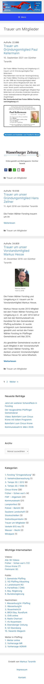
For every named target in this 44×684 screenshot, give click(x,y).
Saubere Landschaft (15, 512)
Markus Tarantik (28, 661)
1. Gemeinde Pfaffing (15, 578)
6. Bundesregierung (14, 594)
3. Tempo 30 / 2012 (14, 482)
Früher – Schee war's (15, 493)
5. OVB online (11, 615)
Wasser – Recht (12, 530)
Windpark (9, 534)
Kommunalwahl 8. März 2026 (19, 427)
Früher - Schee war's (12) (17, 563)
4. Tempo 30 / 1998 (14, 486)
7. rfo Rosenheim (13, 622)
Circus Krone (11, 489)
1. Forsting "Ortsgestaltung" (18, 475)
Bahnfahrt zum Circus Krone (19, 423)
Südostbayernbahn (14, 519)
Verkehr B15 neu (13, 526)
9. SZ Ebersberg (13, 628)
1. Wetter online (12, 640)
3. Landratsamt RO (14, 585)
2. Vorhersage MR (13, 643)
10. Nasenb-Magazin (15, 631)
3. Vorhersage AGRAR (15, 646)
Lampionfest (11, 504)
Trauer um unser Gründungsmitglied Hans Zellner (21, 198)
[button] (5, 169)
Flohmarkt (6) (11, 569)
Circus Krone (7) (13, 566)
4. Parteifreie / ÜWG (15, 588)
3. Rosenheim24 (13, 609)
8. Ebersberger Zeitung (16, 625)
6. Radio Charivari (13, 618)
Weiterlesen (9, 223)
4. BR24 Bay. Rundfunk (16, 612)
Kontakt (22, 677)
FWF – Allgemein (13, 497)
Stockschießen (12, 515)
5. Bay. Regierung (13, 591)
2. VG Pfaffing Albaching (17, 581)
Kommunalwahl (12, 500)
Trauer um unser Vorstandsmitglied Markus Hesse (16, 250)
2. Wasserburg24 (13, 606)
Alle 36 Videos (12, 560)
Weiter (14, 382)
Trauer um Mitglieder (16, 178)
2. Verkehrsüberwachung (17, 478)
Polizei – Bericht (12, 508)
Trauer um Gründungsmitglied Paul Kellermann (21, 49)
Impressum (22, 669)
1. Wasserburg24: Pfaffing (17, 603)
